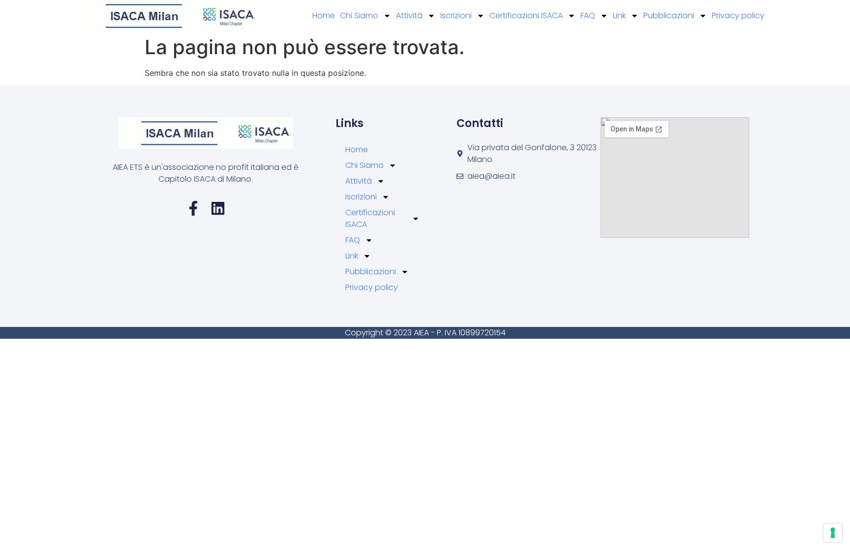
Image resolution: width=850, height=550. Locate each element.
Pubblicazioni (668, 15)
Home (323, 15)
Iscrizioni (456, 15)
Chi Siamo (359, 15)
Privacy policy (738, 15)
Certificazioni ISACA (526, 15)
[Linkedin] (218, 208)
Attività (409, 15)
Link (619, 15)
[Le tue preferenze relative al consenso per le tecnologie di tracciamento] (832, 532)
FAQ (587, 15)
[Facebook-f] (193, 208)
